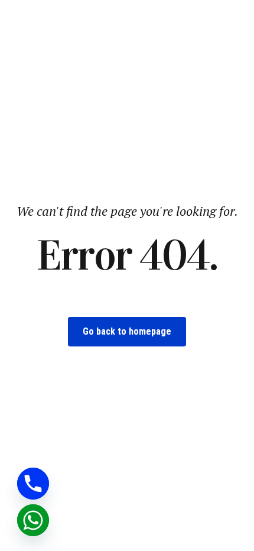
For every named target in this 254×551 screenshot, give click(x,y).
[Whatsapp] (33, 520)
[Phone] (33, 484)
